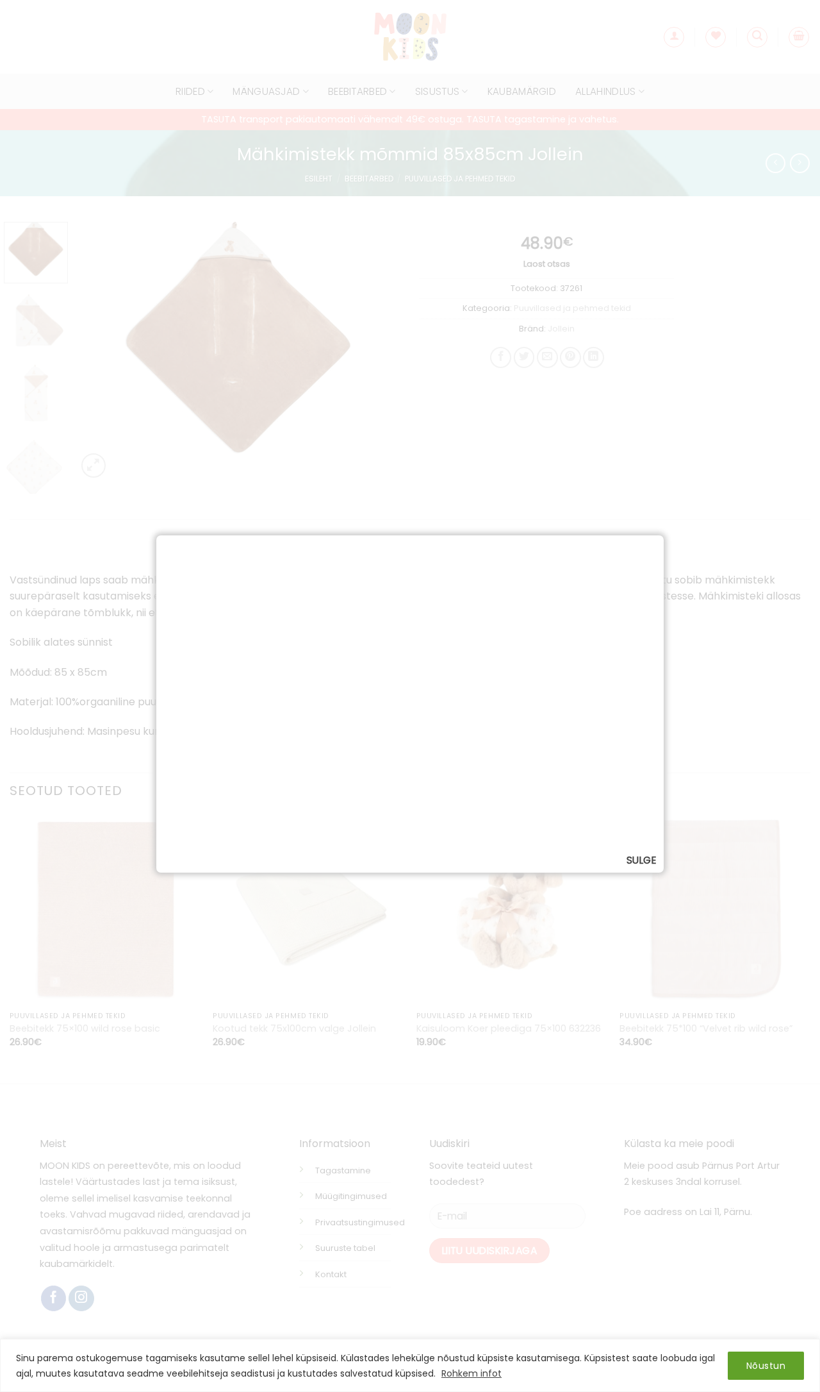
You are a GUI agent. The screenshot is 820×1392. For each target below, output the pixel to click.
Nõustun (765, 1365)
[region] (410, 1365)
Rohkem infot (471, 1373)
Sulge (641, 860)
